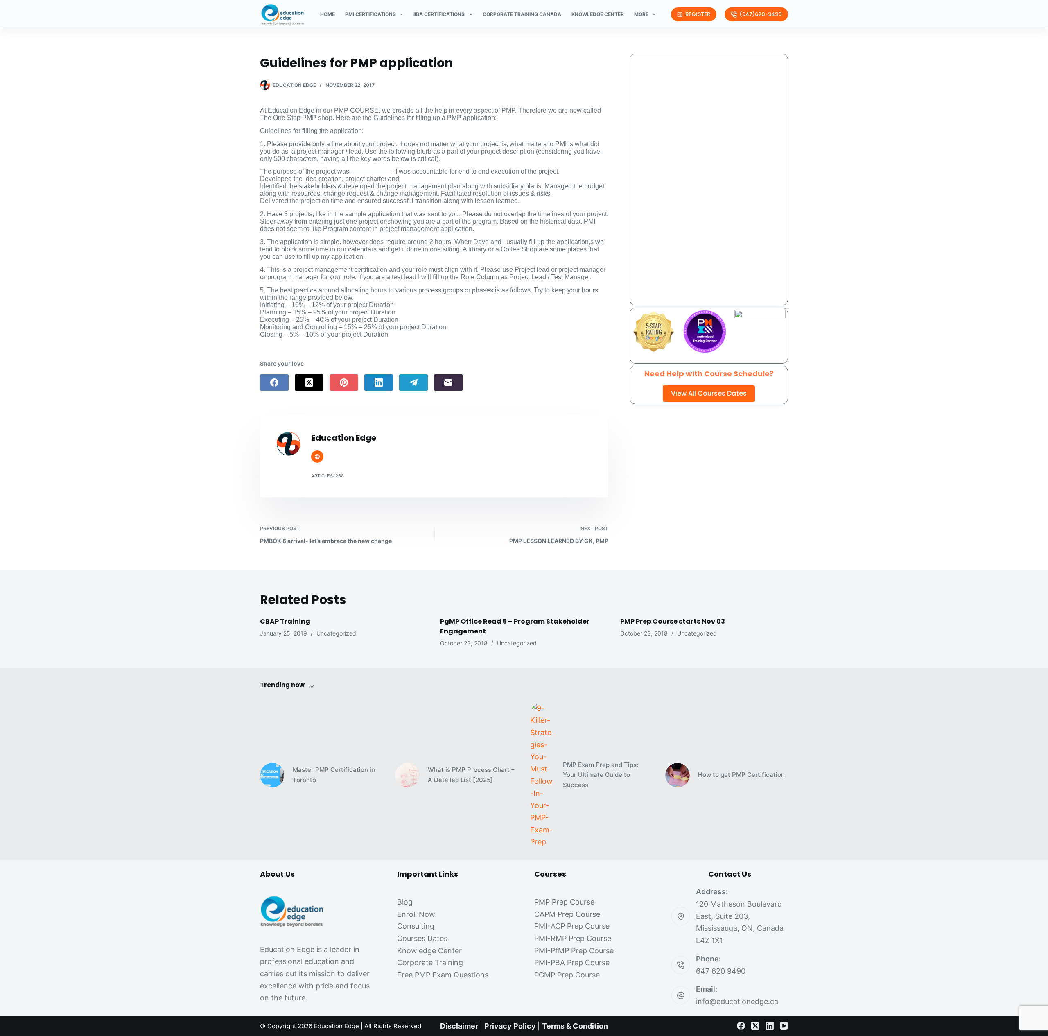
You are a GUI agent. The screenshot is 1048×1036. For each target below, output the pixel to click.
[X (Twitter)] (309, 382)
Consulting (415, 926)
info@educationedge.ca (737, 1001)
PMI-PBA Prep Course (572, 962)
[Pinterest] (344, 382)
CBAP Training (285, 621)
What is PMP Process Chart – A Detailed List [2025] (471, 775)
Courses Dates (422, 938)
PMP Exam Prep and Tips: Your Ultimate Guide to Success (600, 775)
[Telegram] (413, 382)
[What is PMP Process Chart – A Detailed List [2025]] (407, 775)
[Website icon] (317, 456)
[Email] (448, 382)
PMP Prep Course (564, 902)
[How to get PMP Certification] (677, 775)
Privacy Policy (510, 1026)
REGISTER (697, 14)
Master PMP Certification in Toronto (334, 775)
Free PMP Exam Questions (442, 974)
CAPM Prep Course (567, 914)
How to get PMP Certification (741, 774)
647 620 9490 (720, 971)
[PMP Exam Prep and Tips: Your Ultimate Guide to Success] (542, 775)
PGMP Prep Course (567, 974)
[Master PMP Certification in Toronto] (272, 775)
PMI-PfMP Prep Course (574, 950)
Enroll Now (416, 914)
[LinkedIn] (378, 382)
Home (327, 14)
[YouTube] (784, 1026)
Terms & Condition (575, 1026)
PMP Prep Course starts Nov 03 (672, 621)
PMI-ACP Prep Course (572, 926)
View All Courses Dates (709, 393)
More (641, 14)
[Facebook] (274, 382)
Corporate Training (430, 962)
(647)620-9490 (760, 14)
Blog (405, 902)
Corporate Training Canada (522, 14)
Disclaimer (459, 1026)
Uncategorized (336, 633)
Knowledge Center (597, 14)
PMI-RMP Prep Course (572, 938)
